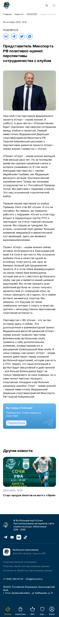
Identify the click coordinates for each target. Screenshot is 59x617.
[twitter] (22, 36)
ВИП (32, 614)
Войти (51, 614)
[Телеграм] (14, 36)
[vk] (6, 36)
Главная (7, 14)
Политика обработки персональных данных (26, 566)
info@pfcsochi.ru (34, 579)
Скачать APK (39, 553)
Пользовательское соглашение (19, 562)
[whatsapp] (30, 36)
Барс (42, 614)
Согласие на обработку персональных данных (27, 570)
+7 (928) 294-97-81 (13, 579)
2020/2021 (32, 14)
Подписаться (16, 423)
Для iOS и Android (22, 553)
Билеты (8, 614)
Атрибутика (20, 614)
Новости (19, 14)
